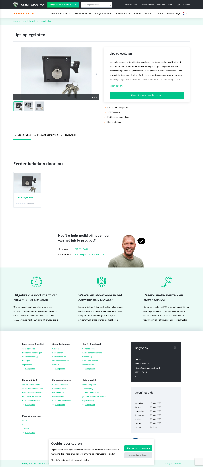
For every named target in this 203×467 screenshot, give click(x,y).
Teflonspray (87, 388)
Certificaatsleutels (60, 384)
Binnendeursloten (90, 360)
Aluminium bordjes (90, 392)
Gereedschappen (83, 13)
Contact (186, 5)
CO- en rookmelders (31, 384)
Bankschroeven (59, 356)
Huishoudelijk (173, 13)
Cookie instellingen (138, 455)
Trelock (25, 428)
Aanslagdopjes (28, 348)
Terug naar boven (173, 463)
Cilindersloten (88, 348)
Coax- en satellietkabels (32, 388)
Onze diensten (131, 5)
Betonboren (57, 352)
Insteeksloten (88, 364)
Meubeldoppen (89, 384)
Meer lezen (115, 85)
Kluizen (148, 13)
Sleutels (137, 13)
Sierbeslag (87, 356)
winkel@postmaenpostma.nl (89, 254)
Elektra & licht (123, 13)
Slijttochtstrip (88, 400)
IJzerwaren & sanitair (61, 13)
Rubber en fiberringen (32, 352)
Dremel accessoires (60, 360)
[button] (15, 74)
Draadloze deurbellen (31, 396)
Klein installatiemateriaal (33, 392)
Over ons (161, 5)
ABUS (24, 420)
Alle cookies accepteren (138, 448)
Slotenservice (58, 396)
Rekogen (26, 360)
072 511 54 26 (81, 249)
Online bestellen (147, 5)
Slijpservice (27, 364)
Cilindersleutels (59, 388)
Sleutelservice (58, 392)
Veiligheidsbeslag (30, 356)
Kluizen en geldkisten (61, 400)
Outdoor (160, 13)
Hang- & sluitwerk (104, 13)
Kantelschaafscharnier (92, 352)
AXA (24, 424)
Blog (170, 5)
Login (178, 5)
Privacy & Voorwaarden (32, 463)
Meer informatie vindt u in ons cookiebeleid (70, 460)
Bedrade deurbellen (31, 400)
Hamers (55, 364)
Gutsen (55, 348)
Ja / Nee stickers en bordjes (94, 396)
